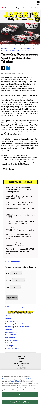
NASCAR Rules (10, 337)
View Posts (12, 298)
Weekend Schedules (12, 348)
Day (7, 287)
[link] (20, 17)
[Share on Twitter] (3, 68)
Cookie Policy (28, 379)
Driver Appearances (11, 321)
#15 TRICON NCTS (6, 49)
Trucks (21, 361)
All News (4, 51)
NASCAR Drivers (10, 335)
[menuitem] (20, 356)
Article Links (9, 316)
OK (20, 394)
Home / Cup (21, 356)
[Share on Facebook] (8, 68)
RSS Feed (21, 365)
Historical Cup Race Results (14, 324)
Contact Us (8, 318)
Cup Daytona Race (19, 8)
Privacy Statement (8, 379)
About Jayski (21, 368)
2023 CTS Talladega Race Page (25, 49)
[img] (20, 17)
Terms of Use (14, 381)
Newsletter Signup (11, 340)
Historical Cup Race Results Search (17, 327)
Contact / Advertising (21, 363)
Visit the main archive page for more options (20, 307)
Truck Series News (28, 51)
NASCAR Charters (11, 332)
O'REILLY (21, 359)
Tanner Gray (14, 51)
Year (7, 273)
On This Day (9, 343)
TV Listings (9, 346)
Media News (9, 329)
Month (8, 280)
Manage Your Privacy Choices (19, 402)
